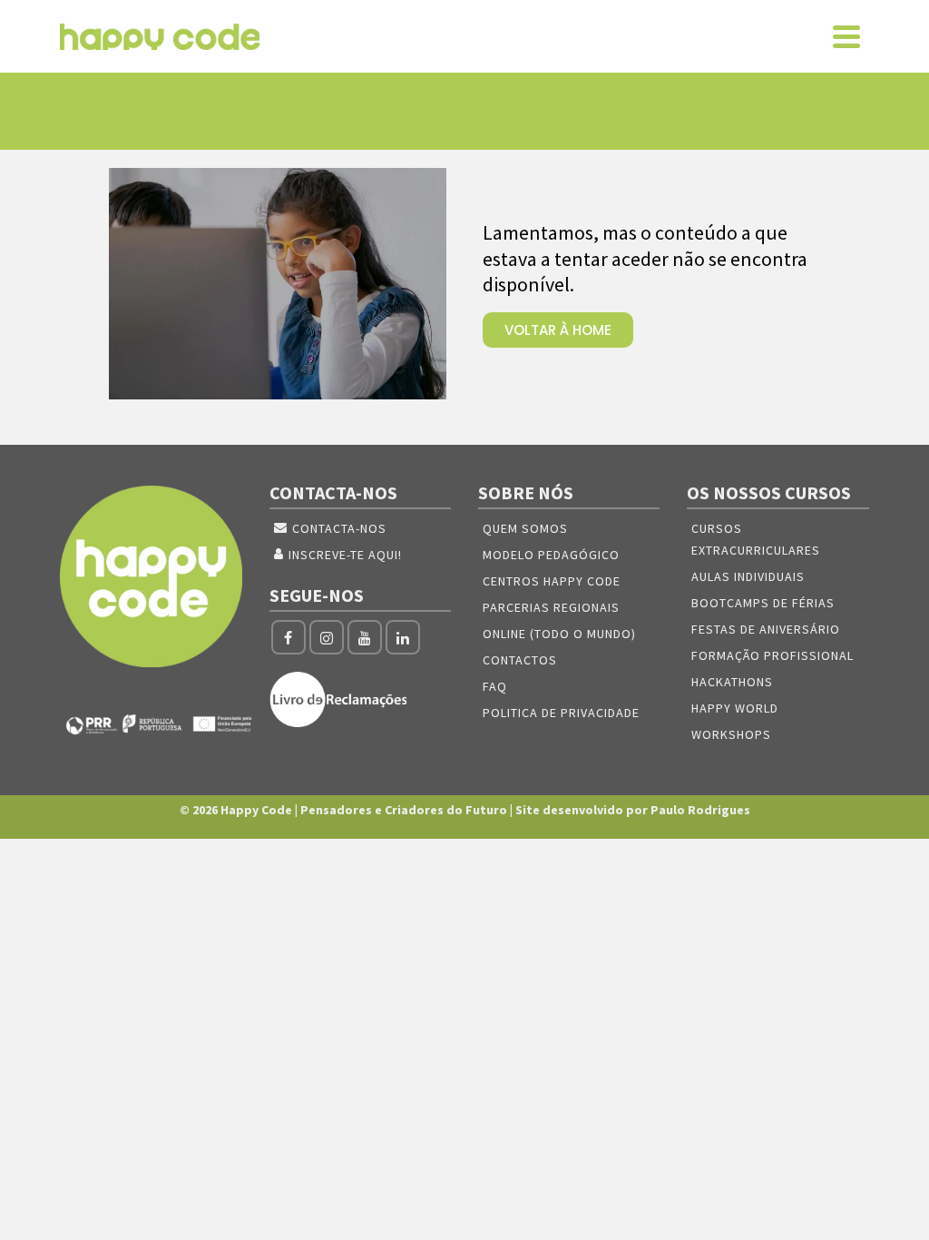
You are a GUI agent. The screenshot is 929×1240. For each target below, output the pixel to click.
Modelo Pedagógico (551, 554)
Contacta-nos (339, 528)
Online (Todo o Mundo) (559, 633)
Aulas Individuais (748, 576)
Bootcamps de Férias (763, 603)
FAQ (495, 686)
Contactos (520, 660)
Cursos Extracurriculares (755, 539)
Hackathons (732, 682)
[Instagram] (326, 637)
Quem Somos (525, 528)
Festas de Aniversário (765, 629)
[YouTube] (364, 637)
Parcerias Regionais (551, 607)
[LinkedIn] (403, 637)
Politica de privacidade (561, 712)
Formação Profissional (772, 655)
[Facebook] (288, 637)
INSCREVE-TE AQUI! (345, 554)
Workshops (731, 734)
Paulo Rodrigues (700, 810)
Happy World (734, 708)
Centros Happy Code (552, 581)
